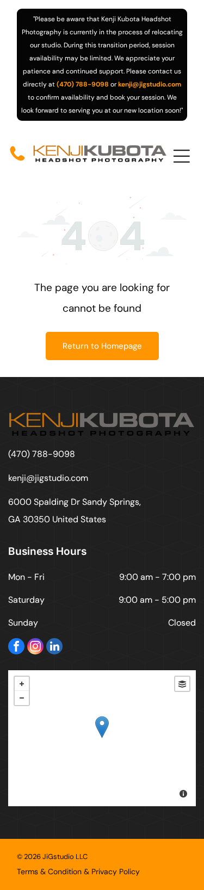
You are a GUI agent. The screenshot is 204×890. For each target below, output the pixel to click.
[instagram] (35, 647)
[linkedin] (54, 647)
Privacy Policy (115, 871)
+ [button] (22, 684)
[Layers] (182, 684)
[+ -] (102, 738)
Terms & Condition (49, 871)
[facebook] (16, 647)
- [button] (22, 698)
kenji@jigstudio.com (149, 84)
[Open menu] (181, 156)
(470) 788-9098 (83, 84)
